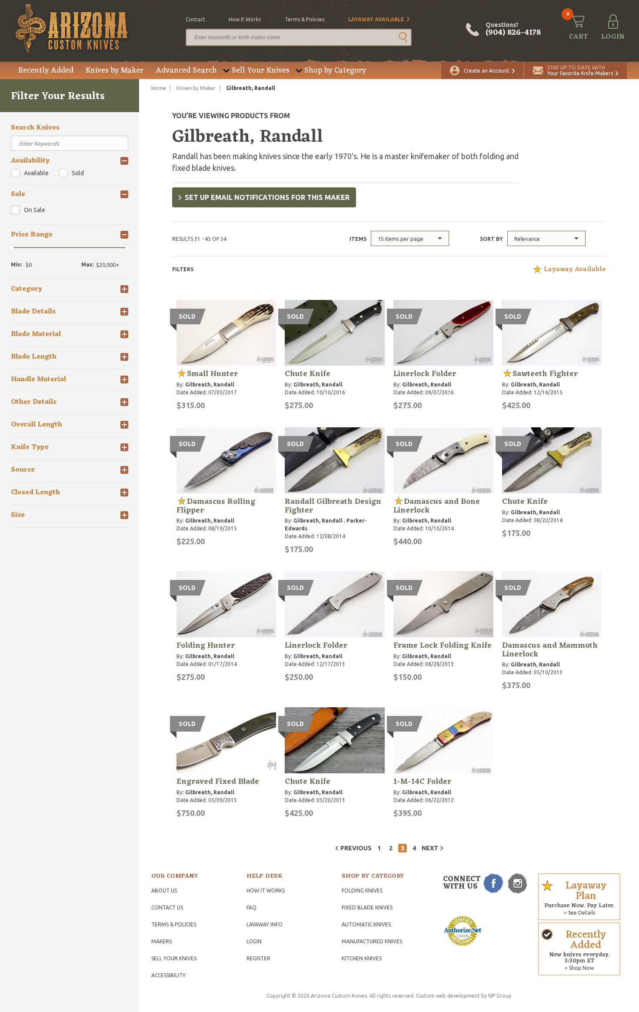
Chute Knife (307, 374)
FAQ (251, 907)
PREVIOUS (356, 848)
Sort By (491, 239)
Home (158, 88)
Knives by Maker (114, 70)
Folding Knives (362, 890)
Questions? (513, 29)
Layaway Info (264, 924)
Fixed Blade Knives (367, 907)
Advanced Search (186, 70)
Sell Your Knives (261, 70)
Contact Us (167, 907)
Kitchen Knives (362, 958)
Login (254, 941)
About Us (164, 890)
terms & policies (304, 19)
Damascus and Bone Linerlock (436, 506)
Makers (161, 941)
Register (258, 958)
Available (36, 173)
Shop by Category (335, 70)
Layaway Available (376, 19)
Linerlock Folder (424, 374)
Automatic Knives (366, 924)
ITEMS (357, 239)
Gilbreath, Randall (209, 384)
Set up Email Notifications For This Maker (267, 197)
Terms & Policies (173, 924)
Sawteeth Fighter (545, 374)
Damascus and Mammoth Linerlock (550, 650)
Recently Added (45, 70)
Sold (78, 173)
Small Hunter (212, 374)
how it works (245, 19)
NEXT (430, 848)
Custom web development (448, 996)
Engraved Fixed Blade (217, 782)
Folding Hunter (205, 645)
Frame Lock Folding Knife (442, 645)
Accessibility (168, 975)
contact (195, 19)
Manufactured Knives (372, 941)
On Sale (34, 209)
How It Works (265, 890)
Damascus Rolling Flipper (215, 506)
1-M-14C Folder (422, 782)
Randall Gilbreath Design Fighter (333, 506)
